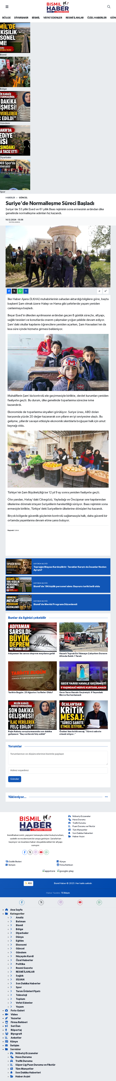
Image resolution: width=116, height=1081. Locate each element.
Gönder (14, 779)
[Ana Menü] (7, 7)
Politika (20, 964)
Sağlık (19, 975)
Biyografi (16, 1034)
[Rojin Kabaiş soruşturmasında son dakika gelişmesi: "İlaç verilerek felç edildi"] (32, 715)
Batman (20, 921)
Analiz (19, 917)
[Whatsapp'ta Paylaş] (20, 291)
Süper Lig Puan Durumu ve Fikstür (35, 1065)
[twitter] (41, 902)
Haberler (10, 198)
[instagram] (60, 902)
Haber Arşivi (78, 836)
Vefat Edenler (24, 1003)
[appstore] (49, 871)
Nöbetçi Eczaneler (81, 816)
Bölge (19, 929)
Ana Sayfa (16, 909)
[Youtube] (41, 852)
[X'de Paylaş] (14, 291)
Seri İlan (15, 1026)
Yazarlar (15, 1018)
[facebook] (21, 902)
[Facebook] (24, 852)
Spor (18, 987)
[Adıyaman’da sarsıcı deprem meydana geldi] (32, 637)
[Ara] (108, 7)
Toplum (20, 999)
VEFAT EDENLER (52, 17)
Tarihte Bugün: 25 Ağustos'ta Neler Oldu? (30, 692)
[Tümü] (106, 797)
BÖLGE (6, 17)
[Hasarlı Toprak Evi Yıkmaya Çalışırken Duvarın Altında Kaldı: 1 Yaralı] (83, 637)
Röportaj (16, 1030)
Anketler (15, 1037)
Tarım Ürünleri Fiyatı (27, 991)
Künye (63, 861)
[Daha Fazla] (25, 291)
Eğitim (19, 940)
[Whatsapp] (46, 852)
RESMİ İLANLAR (75, 17)
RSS (30, 883)
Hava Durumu (78, 820)
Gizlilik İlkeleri (15, 861)
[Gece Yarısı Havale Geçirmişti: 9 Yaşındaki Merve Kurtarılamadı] (83, 676)
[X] (30, 852)
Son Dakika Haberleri (82, 833)
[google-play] (65, 871)
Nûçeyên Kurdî (24, 956)
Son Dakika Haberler (27, 983)
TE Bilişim (65, 893)
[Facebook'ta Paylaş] (9, 291)
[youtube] (80, 902)
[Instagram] (35, 852)
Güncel (23, 198)
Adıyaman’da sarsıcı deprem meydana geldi (31, 654)
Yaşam (19, 1006)
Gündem (20, 952)
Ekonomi (20, 944)
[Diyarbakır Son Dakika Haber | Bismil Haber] (58, 6)
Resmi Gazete (24, 968)
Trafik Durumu (79, 823)
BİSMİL (36, 17)
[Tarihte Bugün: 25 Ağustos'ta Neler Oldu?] (32, 676)
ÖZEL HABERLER (96, 17)
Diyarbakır (22, 933)
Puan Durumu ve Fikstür (83, 826)
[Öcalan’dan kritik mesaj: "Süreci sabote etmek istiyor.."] (83, 715)
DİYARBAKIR (21, 17)
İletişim (12, 865)
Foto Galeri (17, 1010)
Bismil (19, 925)
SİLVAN (19, 979)
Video (14, 1014)
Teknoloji (21, 995)
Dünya (19, 937)
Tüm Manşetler (79, 830)
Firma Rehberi (66, 865)
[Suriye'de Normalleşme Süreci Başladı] (58, 256)
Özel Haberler (24, 960)
